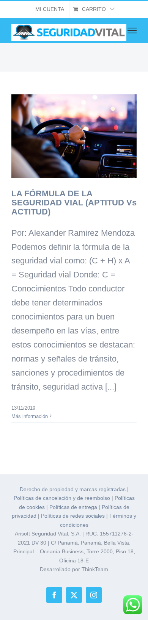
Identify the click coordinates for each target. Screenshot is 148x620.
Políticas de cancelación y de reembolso (62, 498)
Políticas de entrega (73, 507)
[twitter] (74, 595)
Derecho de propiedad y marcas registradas (73, 489)
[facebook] (54, 595)
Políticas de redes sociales (73, 516)
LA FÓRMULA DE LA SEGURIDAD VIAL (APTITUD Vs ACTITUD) (74, 202)
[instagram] (94, 595)
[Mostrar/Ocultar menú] (132, 30)
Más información (29, 416)
